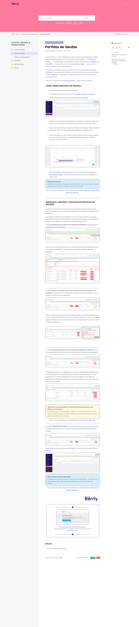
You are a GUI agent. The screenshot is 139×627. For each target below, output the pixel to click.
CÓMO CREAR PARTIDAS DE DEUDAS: (119, 55)
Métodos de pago (19, 64)
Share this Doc (118, 43)
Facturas (16, 67)
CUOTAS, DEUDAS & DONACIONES (54, 42)
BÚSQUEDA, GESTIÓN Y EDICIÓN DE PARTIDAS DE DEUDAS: (119, 61)
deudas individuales (78, 64)
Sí (92, 557)
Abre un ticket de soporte (60, 528)
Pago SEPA (91, 420)
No (98, 557)
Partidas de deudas (19, 53)
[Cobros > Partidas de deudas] (84, 94)
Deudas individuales (19, 49)
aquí (76, 90)
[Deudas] (59, 249)
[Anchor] (82, 86)
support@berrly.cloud (72, 530)
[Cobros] (50, 213)
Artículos (115, 64)
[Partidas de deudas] (56, 174)
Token (80, 23)
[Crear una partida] (81, 98)
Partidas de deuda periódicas (22, 57)
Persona (69, 23)
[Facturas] (72, 448)
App (75, 23)
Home (126, 4)
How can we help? (58, 558)
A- (113, 47)
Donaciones (17, 60)
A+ (120, 47)
